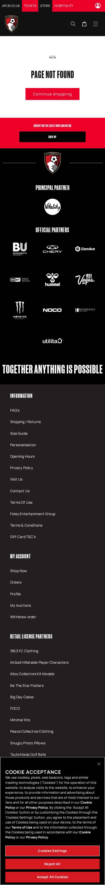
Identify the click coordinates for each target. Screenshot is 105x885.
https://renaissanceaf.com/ (85, 310)
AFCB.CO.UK (11, 6)
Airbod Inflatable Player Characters (39, 662)
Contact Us (20, 490)
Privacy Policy (21, 467)
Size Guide (19, 433)
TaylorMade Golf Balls (28, 754)
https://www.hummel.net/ (52, 279)
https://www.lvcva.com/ (85, 279)
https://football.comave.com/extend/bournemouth (85, 249)
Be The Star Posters (27, 685)
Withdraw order (23, 616)
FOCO (15, 708)
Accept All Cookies (52, 877)
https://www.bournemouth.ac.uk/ (20, 249)
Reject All (52, 864)
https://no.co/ (52, 310)
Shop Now (18, 570)
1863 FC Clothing (24, 650)
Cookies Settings (52, 850)
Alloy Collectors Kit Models (32, 673)
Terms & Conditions (26, 525)
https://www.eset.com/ (20, 279)
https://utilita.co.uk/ (52, 340)
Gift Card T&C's (23, 536)
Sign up (52, 137)
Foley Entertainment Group (32, 513)
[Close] (98, 764)
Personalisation (23, 444)
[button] (95, 23)
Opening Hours (22, 456)
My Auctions (20, 605)
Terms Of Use (21, 502)
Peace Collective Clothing (31, 731)
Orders (15, 582)
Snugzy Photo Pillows (27, 743)
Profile (15, 593)
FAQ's (14, 410)
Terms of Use (21, 827)
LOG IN (98, 6)
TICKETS (30, 6)
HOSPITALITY (63, 6)
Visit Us (16, 479)
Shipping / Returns (25, 421)
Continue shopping (52, 94)
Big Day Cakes (22, 696)
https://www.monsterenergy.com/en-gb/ (20, 310)
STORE (45, 6)
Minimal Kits (20, 719)
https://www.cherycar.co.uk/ (52, 249)
